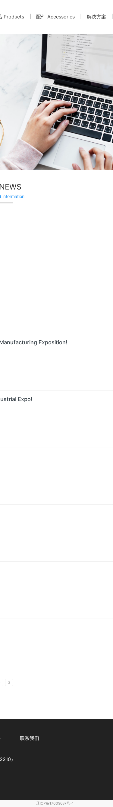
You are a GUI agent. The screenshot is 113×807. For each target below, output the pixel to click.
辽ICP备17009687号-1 (55, 803)
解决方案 (96, 17)
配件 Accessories (55, 17)
